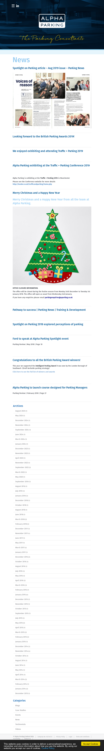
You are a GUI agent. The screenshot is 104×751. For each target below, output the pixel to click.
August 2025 (20, 411)
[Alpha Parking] (52, 47)
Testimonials (20, 724)
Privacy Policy (60, 736)
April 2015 (19, 628)
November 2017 (21, 533)
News (17, 720)
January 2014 (20, 689)
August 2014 (20, 660)
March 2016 (20, 585)
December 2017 (21, 529)
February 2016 (21, 590)
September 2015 (21, 613)
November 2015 (21, 604)
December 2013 (21, 693)
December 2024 (21, 420)
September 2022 (22, 467)
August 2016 (20, 566)
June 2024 (19, 434)
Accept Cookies (90, 743)
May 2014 (19, 670)
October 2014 (20, 656)
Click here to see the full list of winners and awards (34, 372)
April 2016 (19, 580)
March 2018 (20, 519)
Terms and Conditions (82, 736)
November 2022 (21, 463)
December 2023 (21, 449)
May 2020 (19, 477)
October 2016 (20, 562)
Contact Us (27, 738)
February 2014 (21, 684)
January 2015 (20, 642)
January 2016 (20, 595)
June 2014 (19, 665)
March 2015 (19, 632)
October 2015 (20, 609)
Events (18, 715)
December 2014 (21, 646)
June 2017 (19, 538)
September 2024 (22, 430)
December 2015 (21, 599)
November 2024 (21, 425)
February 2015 (21, 637)
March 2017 (19, 548)
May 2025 (19, 416)
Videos (18, 729)
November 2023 (21, 453)
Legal (70, 736)
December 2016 (21, 557)
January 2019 (20, 496)
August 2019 (20, 486)
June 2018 (19, 514)
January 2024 (20, 444)
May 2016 (19, 576)
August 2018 (20, 510)
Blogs (17, 706)
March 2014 (20, 679)
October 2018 (20, 505)
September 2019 (22, 482)
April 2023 (19, 458)
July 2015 (18, 618)
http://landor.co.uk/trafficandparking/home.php (32, 184)
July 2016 (18, 571)
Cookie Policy (48, 748)
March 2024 (20, 439)
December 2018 (21, 500)
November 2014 (21, 651)
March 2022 (20, 472)
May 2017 (19, 543)
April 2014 (19, 675)
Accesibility (16, 738)
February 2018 (21, 524)
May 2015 (19, 623)
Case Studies (20, 710)
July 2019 (18, 491)
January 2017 (20, 552)
